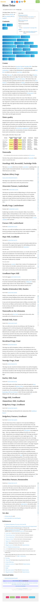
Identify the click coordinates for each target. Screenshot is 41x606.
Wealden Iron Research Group (14, 546)
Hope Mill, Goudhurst (19, 43)
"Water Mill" (8, 560)
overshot (13, 264)
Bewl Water (19, 72)
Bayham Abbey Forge (25, 36)
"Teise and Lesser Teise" (10, 535)
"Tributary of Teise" (9, 539)
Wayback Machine (25, 544)
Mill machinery (32, 155)
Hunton (35, 31)
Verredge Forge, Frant (17, 49)
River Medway (31, 16)
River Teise (19, 584)
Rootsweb (7, 566)
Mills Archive (8, 569)
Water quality (9, 25)
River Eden (26, 582)
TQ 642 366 (5, 177)
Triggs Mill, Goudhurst (7, 52)
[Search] (25, 1)
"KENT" (7, 543)
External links (11, 59)
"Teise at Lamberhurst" (10, 537)
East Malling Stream (20, 582)
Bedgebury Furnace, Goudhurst (9, 55)
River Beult (31, 31)
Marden (35, 75)
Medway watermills (8, 516)
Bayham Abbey (20, 68)
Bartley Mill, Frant (26, 49)
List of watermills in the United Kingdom (13, 518)
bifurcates (9, 75)
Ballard (7, 567)
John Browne (27, 430)
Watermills (5, 28)
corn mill (10, 167)
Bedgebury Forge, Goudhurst (31, 52)
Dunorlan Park (26, 27)
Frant (34, 384)
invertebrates (19, 128)
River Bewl (15, 314)
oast (21, 455)
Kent (13, 16)
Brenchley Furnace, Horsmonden (23, 55)
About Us (18, 597)
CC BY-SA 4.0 (20, 589)
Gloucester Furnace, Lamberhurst (9, 39)
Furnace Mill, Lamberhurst (8, 43)
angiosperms (26, 128)
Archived (11, 544)
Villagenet (7, 544)
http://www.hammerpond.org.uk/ (11, 578)
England (4, 18)
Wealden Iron (8, 564)
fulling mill (29, 281)
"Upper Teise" (8, 541)
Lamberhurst (5, 70)
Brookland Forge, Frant (7, 49)
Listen (37, 2)
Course (4, 25)
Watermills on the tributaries (22, 46)
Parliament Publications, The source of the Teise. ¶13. (16, 524)
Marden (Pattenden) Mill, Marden (9, 46)
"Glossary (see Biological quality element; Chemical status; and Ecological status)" (21, 526)
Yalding (19, 18)
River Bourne (14, 582)
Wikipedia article (25, 588)
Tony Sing (8, 558)
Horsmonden (30, 93)
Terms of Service (24, 597)
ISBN (18, 556)
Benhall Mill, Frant (33, 46)
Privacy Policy (32, 597)
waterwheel (25, 167)
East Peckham (14, 392)
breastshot (26, 247)
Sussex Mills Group (10, 562)
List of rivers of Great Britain (20, 586)
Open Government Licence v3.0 (18, 531)
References (5, 59)
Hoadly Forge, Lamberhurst (22, 39)
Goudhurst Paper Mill (29, 43)
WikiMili (3, 1)
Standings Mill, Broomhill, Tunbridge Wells (11, 36)
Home (7, 597)
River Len (30, 582)
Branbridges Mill (6, 392)
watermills (31, 158)
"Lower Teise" (8, 533)
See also (32, 55)
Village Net (8, 571)
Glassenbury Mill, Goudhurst (18, 52)
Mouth (19, 29)
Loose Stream (35, 582)
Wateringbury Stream (25, 584)
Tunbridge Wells (33, 27)
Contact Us (12, 597)
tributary (12, 14)
